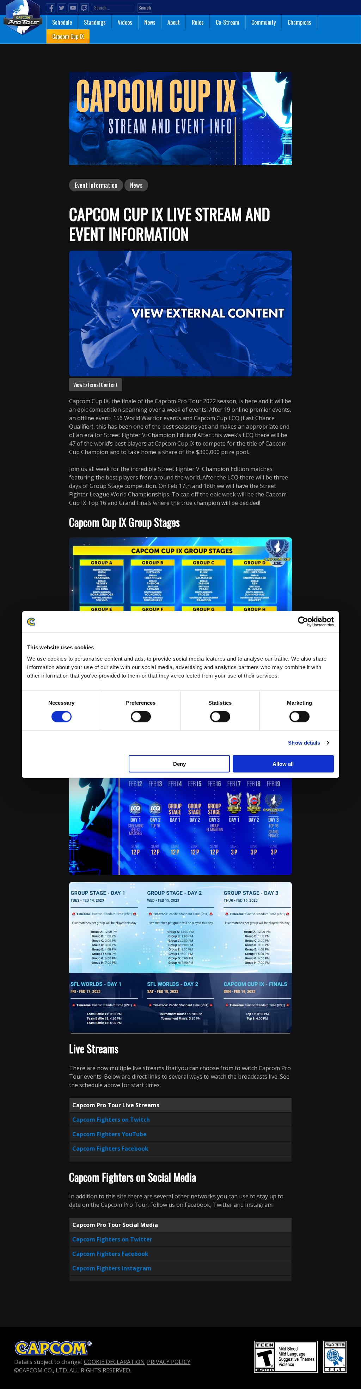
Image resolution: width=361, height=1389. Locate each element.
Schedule (62, 22)
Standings (95, 22)
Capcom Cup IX (68, 36)
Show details (304, 743)
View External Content (95, 384)
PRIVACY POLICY (168, 1362)
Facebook (50, 7)
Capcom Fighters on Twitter (112, 1239)
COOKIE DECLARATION (114, 1362)
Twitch (84, 7)
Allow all (283, 764)
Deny (179, 764)
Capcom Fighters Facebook (110, 1148)
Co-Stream (227, 22)
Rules (198, 22)
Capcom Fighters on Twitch (111, 1119)
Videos (125, 22)
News (149, 22)
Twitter (61, 7)
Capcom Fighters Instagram (112, 1268)
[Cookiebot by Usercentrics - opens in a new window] (303, 621)
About (173, 22)
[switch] (141, 716)
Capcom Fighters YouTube (109, 1134)
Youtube (73, 7)
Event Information (96, 185)
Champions (299, 22)
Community (263, 22)
